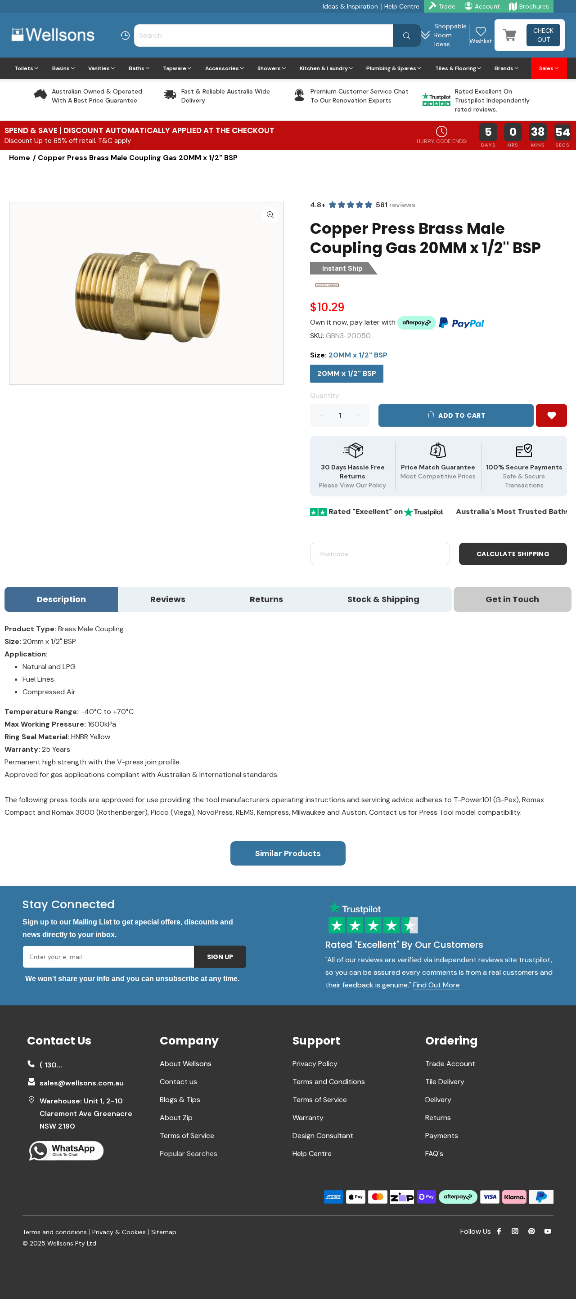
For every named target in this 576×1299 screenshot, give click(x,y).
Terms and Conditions (328, 1081)
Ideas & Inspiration (350, 6)
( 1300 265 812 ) (53, 1065)
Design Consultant (322, 1135)
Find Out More (436, 985)
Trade (447, 6)
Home (19, 157)
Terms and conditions (54, 1232)
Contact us (178, 1081)
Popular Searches (188, 1153)
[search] (407, 35)
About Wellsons (186, 1063)
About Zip (176, 1117)
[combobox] (277, 35)
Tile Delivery (444, 1081)
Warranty (308, 1117)
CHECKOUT (543, 35)
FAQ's (434, 1153)
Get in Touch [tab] (512, 599)
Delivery (438, 1099)
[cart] (509, 35)
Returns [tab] (266, 599)
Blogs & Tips (180, 1099)
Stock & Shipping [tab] (383, 599)
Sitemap (163, 1232)
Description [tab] (61, 599)
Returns (438, 1117)
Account (487, 6)
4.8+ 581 (362, 205)
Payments (441, 1135)
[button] (551, 415)
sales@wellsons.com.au (82, 1083)
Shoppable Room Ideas (450, 35)
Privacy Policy (315, 1063)
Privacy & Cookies (119, 1232)
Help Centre (401, 6)
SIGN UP (220, 956)
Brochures (534, 6)
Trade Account (450, 1063)
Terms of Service (187, 1135)
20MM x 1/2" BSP (346, 373)
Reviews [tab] (167, 599)
